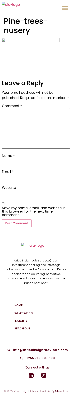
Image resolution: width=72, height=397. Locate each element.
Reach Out (22, 328)
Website (9, 187)
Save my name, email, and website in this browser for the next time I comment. (33, 211)
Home (18, 305)
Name (8, 155)
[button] (65, 8)
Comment (12, 106)
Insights (20, 321)
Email (8, 171)
